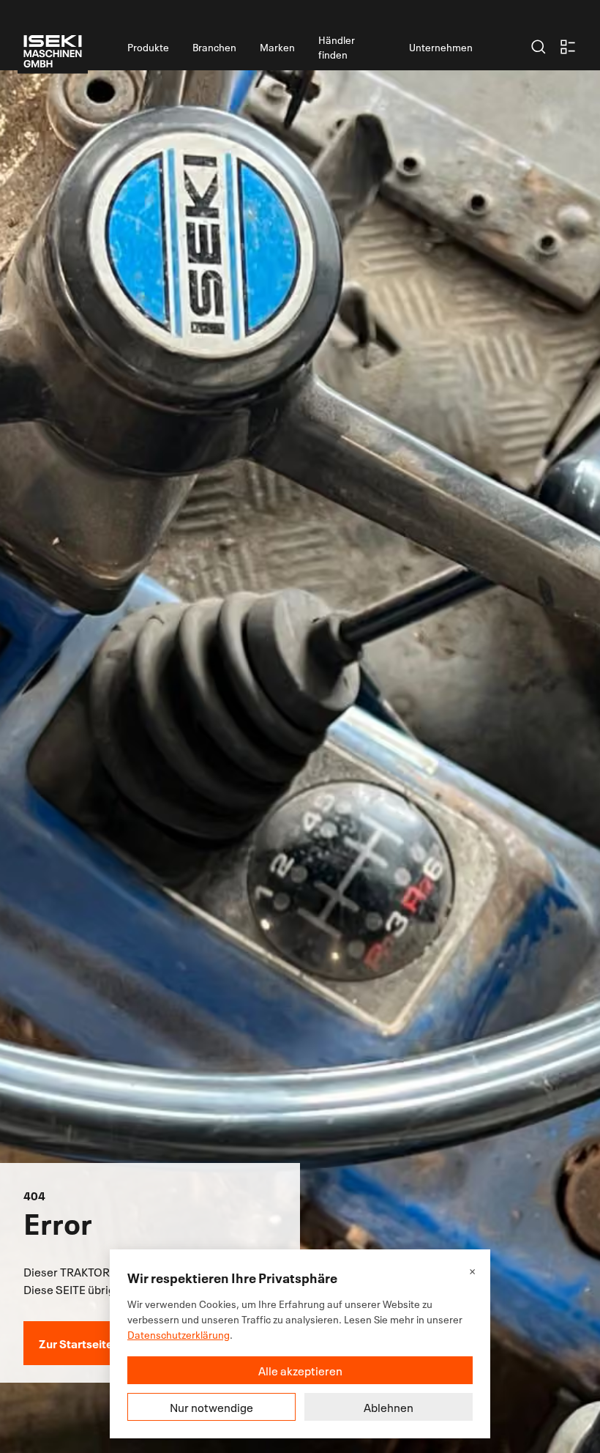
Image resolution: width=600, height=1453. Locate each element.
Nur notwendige (211, 1407)
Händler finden (336, 46)
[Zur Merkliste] (568, 47)
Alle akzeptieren (300, 1370)
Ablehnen (388, 1407)
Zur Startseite (76, 1342)
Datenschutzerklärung (178, 1334)
